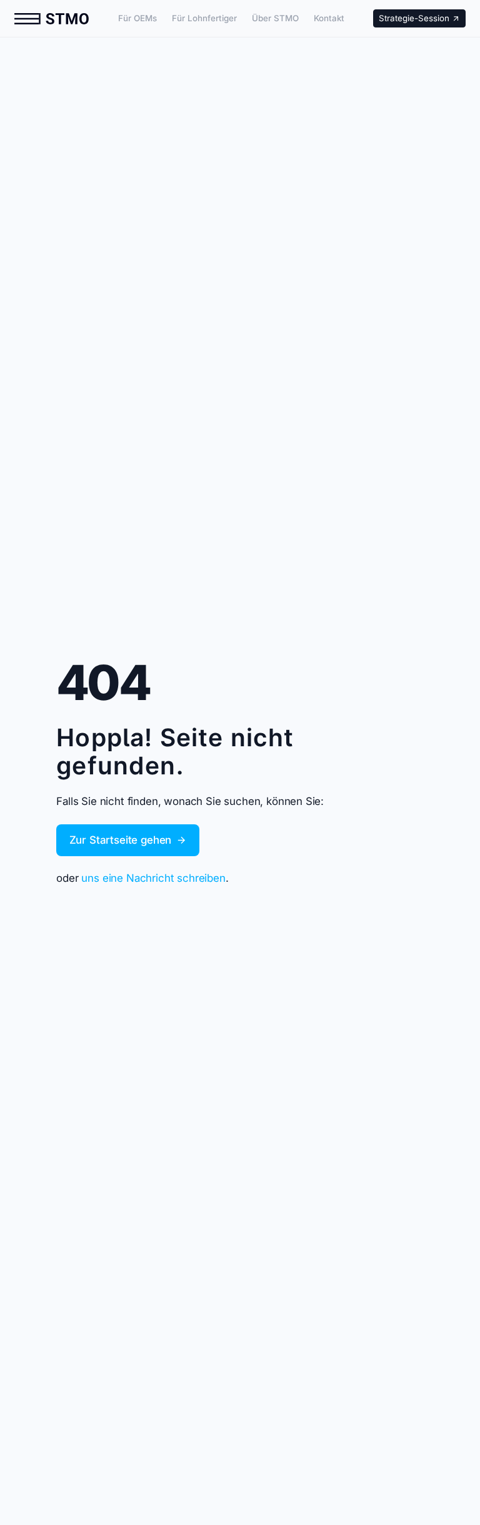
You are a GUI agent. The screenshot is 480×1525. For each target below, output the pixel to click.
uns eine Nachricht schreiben (153, 878)
